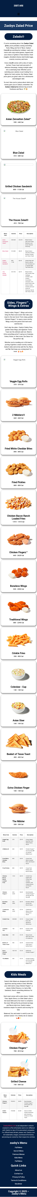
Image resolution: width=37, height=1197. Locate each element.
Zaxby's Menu (19, 1193)
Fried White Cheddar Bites (18, 448)
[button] (18, 14)
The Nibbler (18, 821)
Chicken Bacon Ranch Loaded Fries (18, 517)
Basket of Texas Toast (18, 754)
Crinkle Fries (18, 653)
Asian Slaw (18, 720)
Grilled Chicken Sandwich (18, 186)
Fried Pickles (18, 482)
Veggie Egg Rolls (18, 381)
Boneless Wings (18, 586)
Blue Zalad (18, 152)
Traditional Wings (18, 619)
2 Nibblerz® (18, 415)
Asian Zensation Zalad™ (18, 119)
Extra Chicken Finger (19, 787)
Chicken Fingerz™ (18, 552)
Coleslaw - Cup (18, 687)
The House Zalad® (18, 220)
